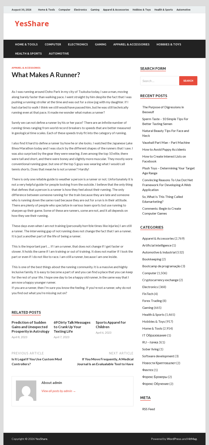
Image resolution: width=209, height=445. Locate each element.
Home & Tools (46, 9)
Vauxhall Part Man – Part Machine (166, 142)
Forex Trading (152, 301)
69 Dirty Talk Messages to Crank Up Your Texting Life (72, 326)
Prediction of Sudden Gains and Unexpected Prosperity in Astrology (30, 326)
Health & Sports (164, 9)
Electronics (80, 9)
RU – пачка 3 (151, 342)
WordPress (174, 439)
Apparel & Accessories (116, 9)
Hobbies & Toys (142, 9)
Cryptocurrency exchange (160, 280)
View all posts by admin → (58, 391)
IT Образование (154, 335)
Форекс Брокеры (154, 377)
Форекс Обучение (155, 384)
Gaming (95, 9)
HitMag (192, 439)
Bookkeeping (151, 259)
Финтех (147, 370)
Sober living (150, 349)
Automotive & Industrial (159, 252)
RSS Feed (148, 409)
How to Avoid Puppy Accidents (164, 149)
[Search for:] (168, 80)
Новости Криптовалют (159, 363)
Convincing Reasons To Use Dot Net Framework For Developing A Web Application (167, 185)
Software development (158, 356)
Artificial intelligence (156, 245)
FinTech (147, 294)
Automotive (183, 9)
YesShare (32, 23)
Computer (64, 9)
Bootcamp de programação (161, 266)
